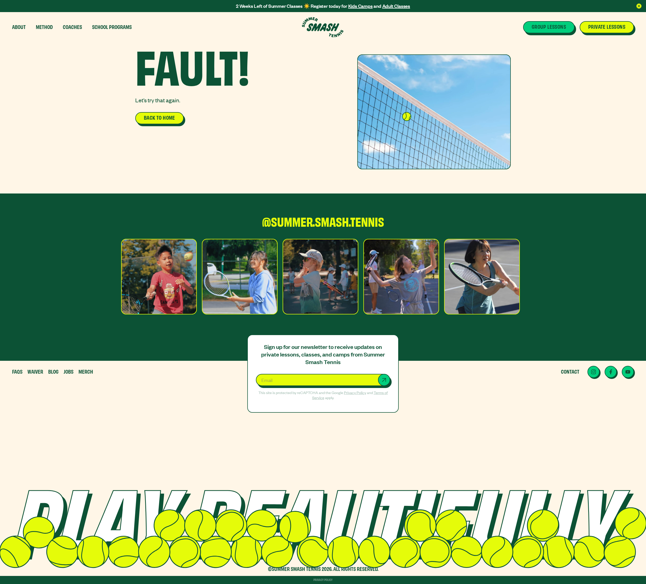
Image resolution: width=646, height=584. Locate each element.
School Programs (112, 27)
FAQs (17, 371)
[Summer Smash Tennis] (323, 27)
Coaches (72, 27)
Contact (570, 371)
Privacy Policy (355, 392)
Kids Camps (360, 6)
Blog (53, 371)
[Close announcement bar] (639, 6)
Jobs (68, 371)
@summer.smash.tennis (323, 222)
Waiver (35, 371)
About (19, 27)
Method (44, 27)
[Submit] (384, 380)
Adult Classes (396, 6)
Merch (85, 371)
